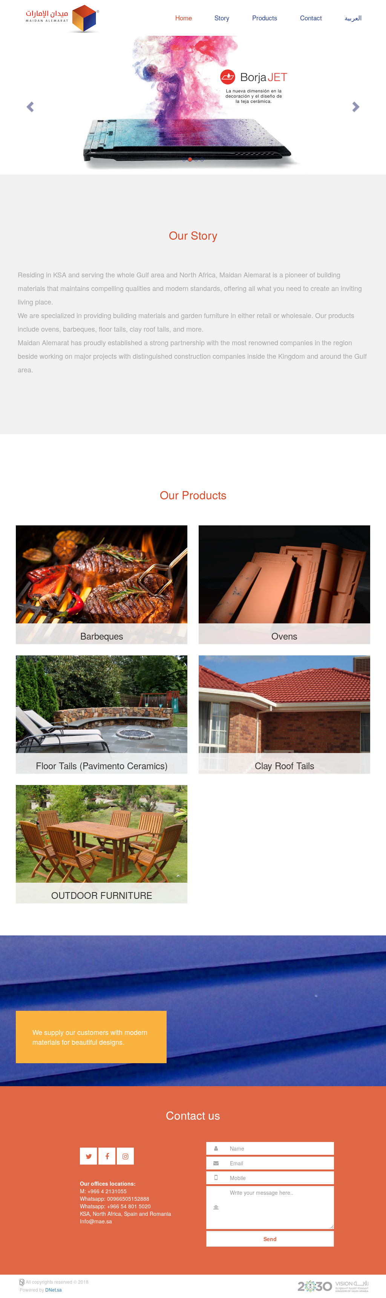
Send (270, 1239)
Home (183, 17)
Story (222, 17)
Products (264, 17)
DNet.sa (53, 1289)
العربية (353, 17)
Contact (311, 17)
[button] (29, 104)
